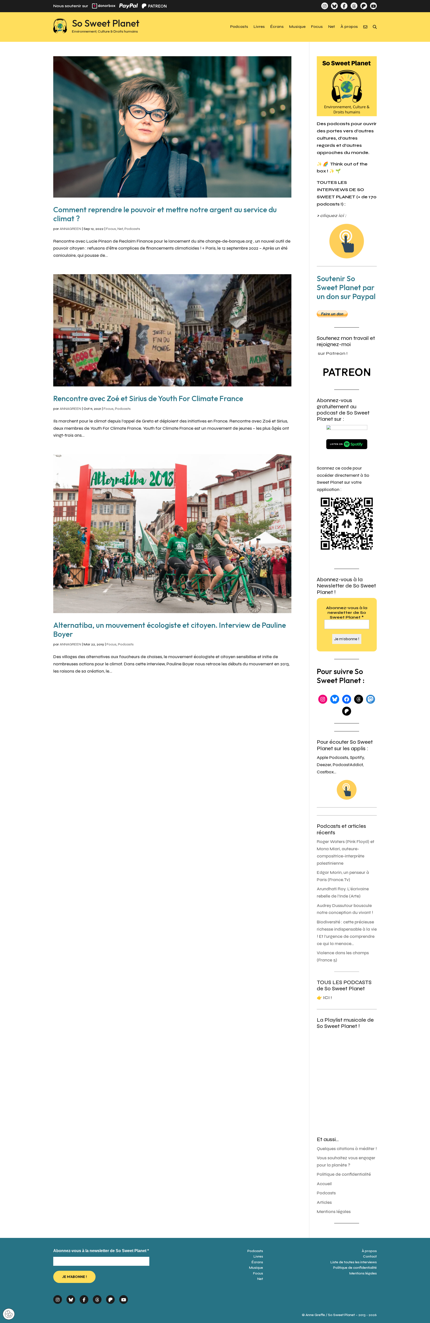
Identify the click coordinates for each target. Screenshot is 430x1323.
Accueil (324, 1183)
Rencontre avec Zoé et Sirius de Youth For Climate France (148, 398)
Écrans (277, 27)
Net (331, 27)
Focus (317, 27)
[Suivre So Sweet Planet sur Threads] (353, 5)
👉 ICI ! (324, 997)
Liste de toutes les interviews (353, 1262)
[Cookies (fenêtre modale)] (8, 1314)
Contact (370, 1256)
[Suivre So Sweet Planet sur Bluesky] (334, 5)
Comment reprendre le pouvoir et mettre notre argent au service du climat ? (165, 214)
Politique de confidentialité (344, 1174)
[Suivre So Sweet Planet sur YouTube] (373, 5)
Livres (259, 27)
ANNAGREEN (70, 229)
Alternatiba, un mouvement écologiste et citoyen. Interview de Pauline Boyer (169, 629)
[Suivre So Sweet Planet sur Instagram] (324, 5)
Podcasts (239, 27)
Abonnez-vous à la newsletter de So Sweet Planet (346, 612)
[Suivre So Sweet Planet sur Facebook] (344, 5)
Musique (297, 27)
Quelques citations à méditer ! (347, 1148)
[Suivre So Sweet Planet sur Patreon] (363, 5)
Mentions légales (334, 1211)
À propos (349, 27)
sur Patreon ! (333, 353)
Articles (324, 1202)
